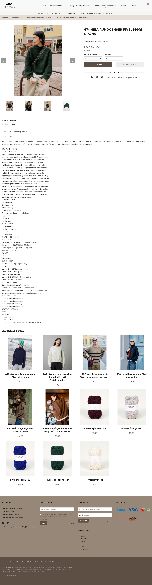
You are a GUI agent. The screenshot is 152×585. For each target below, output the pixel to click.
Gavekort (83, 546)
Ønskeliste (130, 65)
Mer (134, 6)
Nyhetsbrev (54, 562)
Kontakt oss (84, 549)
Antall (108, 54)
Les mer (72, 523)
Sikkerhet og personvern (36, 562)
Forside (82, 536)
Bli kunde (83, 539)
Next (72, 60)
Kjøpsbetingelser (15, 562)
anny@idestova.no (13, 515)
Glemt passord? (108, 521)
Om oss (82, 541)
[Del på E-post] (102, 77)
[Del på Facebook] (92, 77)
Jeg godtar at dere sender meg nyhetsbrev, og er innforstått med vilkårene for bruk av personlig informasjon (55, 517)
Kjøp (99, 65)
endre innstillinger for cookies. (36, 571)
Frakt (4, 562)
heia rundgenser (91, 54)
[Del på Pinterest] (97, 77)
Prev (3, 60)
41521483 (11, 511)
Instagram (83, 544)
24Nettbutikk (13, 575)
